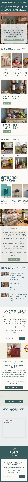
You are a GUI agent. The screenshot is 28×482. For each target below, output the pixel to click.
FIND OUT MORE (14, 259)
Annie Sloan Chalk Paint (14, 387)
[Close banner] (26, 6)
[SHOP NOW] (14, 93)
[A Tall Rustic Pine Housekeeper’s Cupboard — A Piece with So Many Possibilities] (5, 284)
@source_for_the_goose (14, 401)
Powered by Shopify (14, 480)
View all (23, 49)
